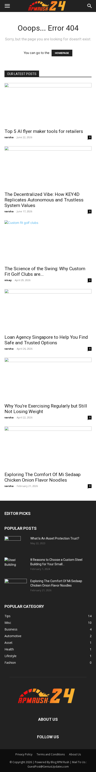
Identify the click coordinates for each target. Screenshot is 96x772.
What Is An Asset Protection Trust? (54, 538)
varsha (9, 137)
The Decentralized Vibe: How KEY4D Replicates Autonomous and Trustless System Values (43, 200)
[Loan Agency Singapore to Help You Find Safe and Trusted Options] (48, 310)
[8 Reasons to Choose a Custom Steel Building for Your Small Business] (15, 563)
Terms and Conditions (51, 754)
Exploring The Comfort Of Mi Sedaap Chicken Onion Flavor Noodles (42, 477)
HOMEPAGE (62, 53)
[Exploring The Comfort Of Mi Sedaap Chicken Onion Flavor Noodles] (48, 447)
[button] (7, 6)
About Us (75, 754)
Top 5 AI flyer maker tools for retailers (43, 131)
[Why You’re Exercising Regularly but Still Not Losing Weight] (48, 379)
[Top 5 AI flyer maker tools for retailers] (48, 104)
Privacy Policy (23, 754)
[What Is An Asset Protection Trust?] (12, 544)
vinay (8, 280)
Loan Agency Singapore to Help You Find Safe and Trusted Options (46, 340)
